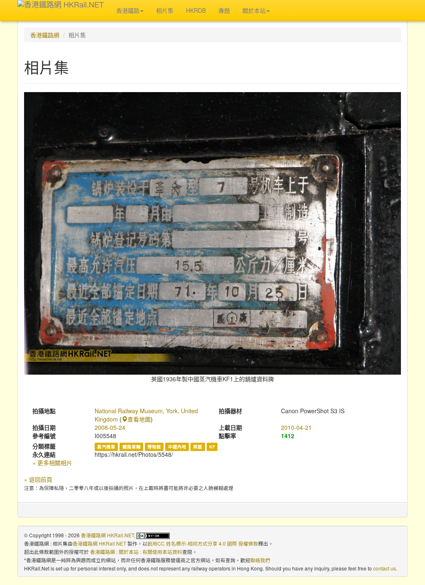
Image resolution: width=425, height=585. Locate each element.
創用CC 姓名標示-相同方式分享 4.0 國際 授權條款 (202, 543)
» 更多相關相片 (52, 462)
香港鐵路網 (44, 35)
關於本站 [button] (254, 10)
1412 (287, 435)
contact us (384, 568)
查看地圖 (139, 419)
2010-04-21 (296, 427)
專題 (224, 10)
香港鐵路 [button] (127, 10)
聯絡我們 (260, 559)
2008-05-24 (110, 427)
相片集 (164, 10)
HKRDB (196, 10)
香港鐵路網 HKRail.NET (107, 535)
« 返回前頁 (38, 479)
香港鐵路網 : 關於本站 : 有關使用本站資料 (136, 551)
